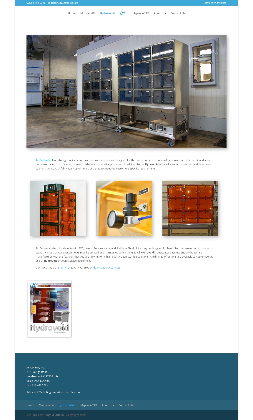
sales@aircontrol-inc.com (67, 392)
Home (72, 13)
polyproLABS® (140, 13)
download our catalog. (106, 267)
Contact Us (178, 13)
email (64, 267)
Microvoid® (87, 13)
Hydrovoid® (107, 13)
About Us (160, 13)
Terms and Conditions (215, 3)
